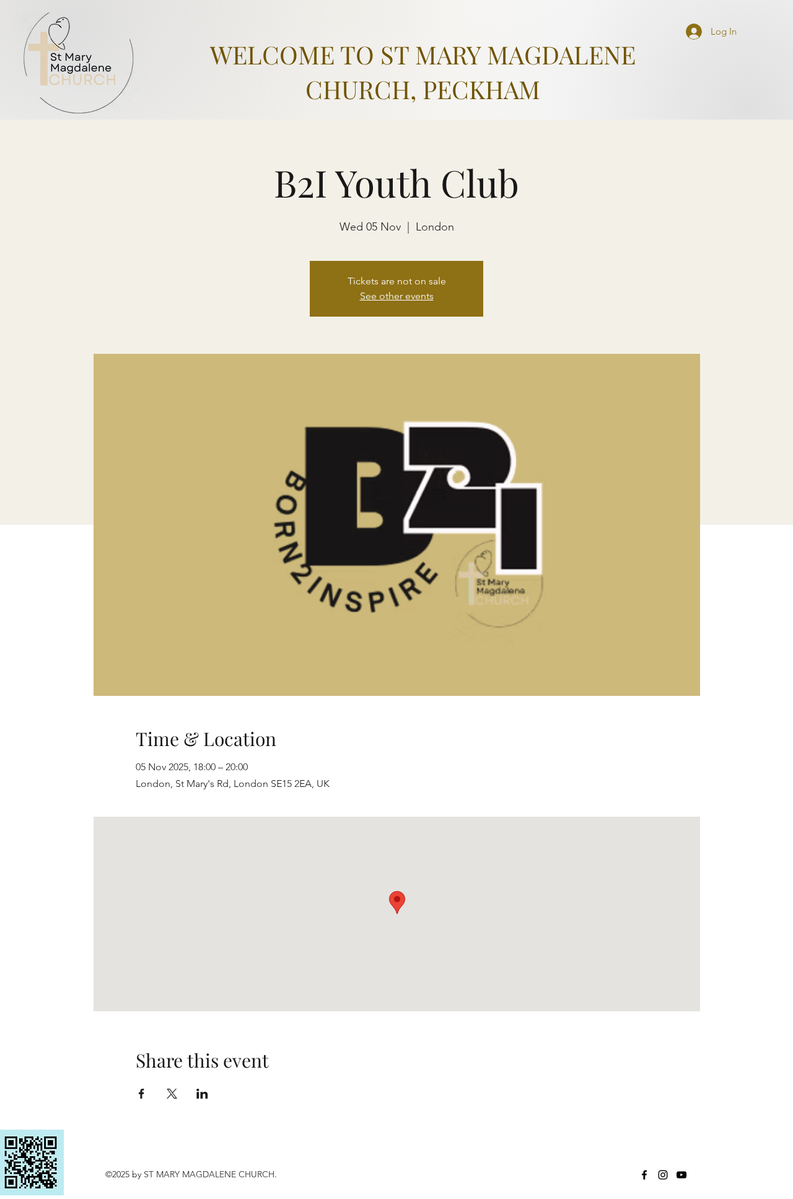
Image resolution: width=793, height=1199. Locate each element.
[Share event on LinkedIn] (202, 1094)
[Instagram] (663, 1175)
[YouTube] (681, 1175)
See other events (397, 296)
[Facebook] (644, 1175)
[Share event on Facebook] (141, 1094)
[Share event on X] (172, 1094)
